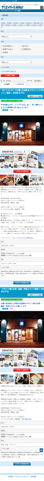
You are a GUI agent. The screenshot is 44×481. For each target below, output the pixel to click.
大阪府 (21, 25)
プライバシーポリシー (22, 476)
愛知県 (8, 25)
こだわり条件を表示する (8, 71)
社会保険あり (8, 46)
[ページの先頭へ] (41, 450)
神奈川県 (36, 23)
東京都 (28, 23)
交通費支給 (26, 49)
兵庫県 (28, 25)
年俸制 (5, 52)
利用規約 (10, 476)
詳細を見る (29, 238)
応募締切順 (20, 84)
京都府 (14, 25)
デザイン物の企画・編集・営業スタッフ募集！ (21, 289)
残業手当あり (8, 49)
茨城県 (9, 23)
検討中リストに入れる (36, 96)
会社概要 (33, 476)
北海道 (3, 23)
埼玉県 (16, 23)
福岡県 (41, 25)
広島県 (34, 25)
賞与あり (25, 46)
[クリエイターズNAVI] (12, 7)
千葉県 (22, 23)
